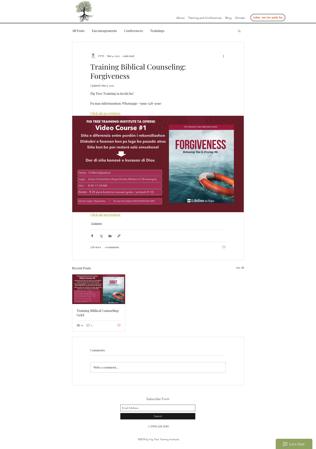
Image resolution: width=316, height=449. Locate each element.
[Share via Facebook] (92, 236)
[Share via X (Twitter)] (101, 236)
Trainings (157, 30)
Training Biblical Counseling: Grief (98, 312)
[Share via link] (119, 236)
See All (240, 267)
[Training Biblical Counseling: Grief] (98, 289)
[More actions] (223, 56)
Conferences (133, 30)
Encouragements (104, 30)
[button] (204, 17)
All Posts (78, 30)
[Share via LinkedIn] (110, 236)
